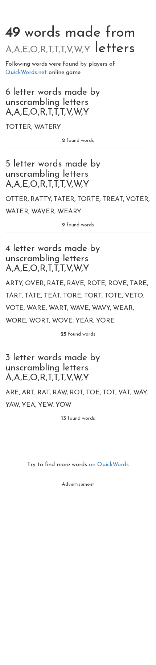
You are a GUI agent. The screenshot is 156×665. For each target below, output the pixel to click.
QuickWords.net (27, 72)
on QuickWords (109, 465)
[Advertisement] (78, 569)
